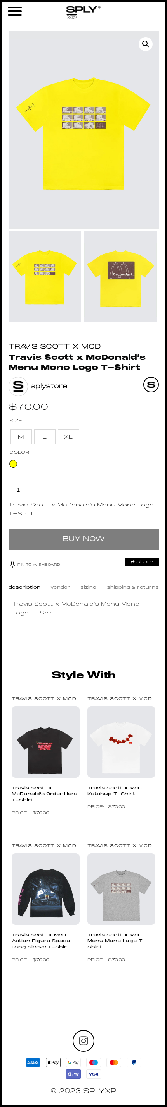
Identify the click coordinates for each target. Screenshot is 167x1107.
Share (144, 562)
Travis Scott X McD (55, 347)
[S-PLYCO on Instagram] (83, 1041)
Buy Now (84, 539)
